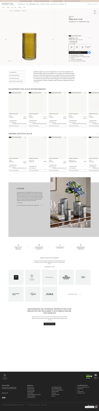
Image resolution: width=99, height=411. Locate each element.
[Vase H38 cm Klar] (83, 116)
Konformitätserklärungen (31, 396)
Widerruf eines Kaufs (30, 388)
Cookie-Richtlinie (30, 393)
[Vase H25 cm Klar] (61, 160)
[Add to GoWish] (89, 52)
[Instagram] (5, 398)
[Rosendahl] (49, 277)
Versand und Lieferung (31, 390)
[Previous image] (6, 39)
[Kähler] (16, 277)
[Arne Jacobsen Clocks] (16, 294)
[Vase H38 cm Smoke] (81, 116)
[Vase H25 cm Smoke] (58, 160)
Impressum (53, 396)
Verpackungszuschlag (30, 391)
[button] (11, 61)
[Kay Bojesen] (66, 277)
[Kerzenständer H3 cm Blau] (85, 160)
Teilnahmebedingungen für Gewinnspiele (34, 394)
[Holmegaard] (83, 277)
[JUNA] (49, 294)
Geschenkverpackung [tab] (14, 78)
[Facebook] (3, 398)
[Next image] (53, 39)
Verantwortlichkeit (80, 391)
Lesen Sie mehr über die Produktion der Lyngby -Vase (28, 205)
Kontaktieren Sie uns (30, 387)
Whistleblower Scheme (81, 393)
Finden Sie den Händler (55, 394)
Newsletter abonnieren (31, 397)
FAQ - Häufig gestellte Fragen (57, 387)
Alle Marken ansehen (72, 294)
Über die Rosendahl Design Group (83, 387)
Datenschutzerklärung (55, 391)
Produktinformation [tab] (14, 75)
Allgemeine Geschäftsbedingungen (57, 390)
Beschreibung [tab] (13, 72)
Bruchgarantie (54, 393)
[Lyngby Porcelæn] (32, 277)
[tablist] (16, 77)
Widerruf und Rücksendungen (57, 388)
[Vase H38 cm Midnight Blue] (78, 116)
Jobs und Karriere (80, 388)
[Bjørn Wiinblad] (32, 294)
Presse (78, 390)
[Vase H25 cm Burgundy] (63, 160)
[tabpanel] (54, 77)
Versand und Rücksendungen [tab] (16, 81)
